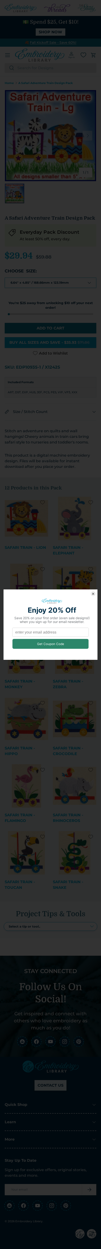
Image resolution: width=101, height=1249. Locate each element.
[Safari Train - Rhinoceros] (74, 786)
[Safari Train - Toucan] (26, 853)
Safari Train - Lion (25, 547)
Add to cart (50, 328)
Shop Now (50, 32)
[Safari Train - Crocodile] (74, 719)
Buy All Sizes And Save (49, 342)
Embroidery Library (29, 1221)
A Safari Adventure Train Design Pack (45, 83)
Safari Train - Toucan (20, 885)
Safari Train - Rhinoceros (68, 818)
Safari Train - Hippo (20, 751)
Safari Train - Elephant (68, 550)
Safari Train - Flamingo (20, 818)
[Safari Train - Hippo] (26, 719)
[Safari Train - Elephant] (74, 518)
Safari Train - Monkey (20, 684)
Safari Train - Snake (68, 885)
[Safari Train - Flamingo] (26, 786)
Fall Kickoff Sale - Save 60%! (53, 42)
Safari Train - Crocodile (68, 751)
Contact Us (50, 1085)
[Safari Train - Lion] (26, 518)
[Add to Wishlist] (42, 502)
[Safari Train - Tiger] (74, 585)
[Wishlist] (83, 54)
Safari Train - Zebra (68, 684)
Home (9, 83)
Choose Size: (21, 271)
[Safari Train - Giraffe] (26, 585)
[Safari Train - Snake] (74, 853)
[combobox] (50, 68)
